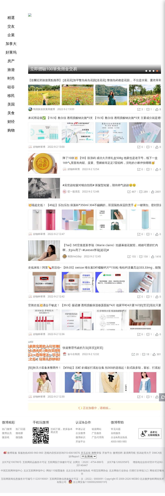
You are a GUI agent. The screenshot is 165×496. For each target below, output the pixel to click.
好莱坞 (11, 52)
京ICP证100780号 (12, 462)
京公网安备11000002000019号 (90, 482)
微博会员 (7, 433)
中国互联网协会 (99, 470)
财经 (11, 121)
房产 (11, 60)
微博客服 (12, 452)
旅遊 (11, 69)
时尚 (11, 78)
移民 (11, 95)
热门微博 (7, 429)
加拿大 (11, 43)
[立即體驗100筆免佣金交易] (29, 15)
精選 (11, 17)
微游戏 (5, 437)
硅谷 (11, 86)
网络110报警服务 (55, 470)
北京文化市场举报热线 (78, 470)
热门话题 (20, 429)
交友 (11, 26)
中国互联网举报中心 (12, 470)
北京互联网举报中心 (34, 470)
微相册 (19, 433)
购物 (11, 130)
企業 (11, 34)
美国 (11, 104)
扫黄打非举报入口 (139, 470)
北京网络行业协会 (118, 470)
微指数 (19, 437)
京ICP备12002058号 (118, 462)
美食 (11, 112)
